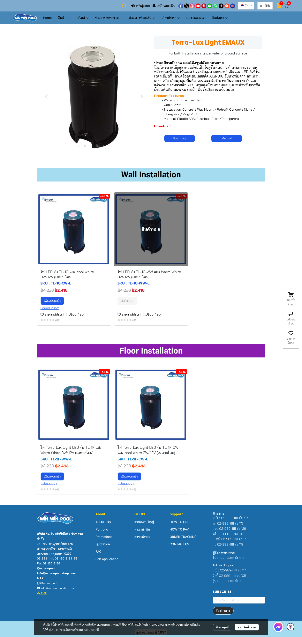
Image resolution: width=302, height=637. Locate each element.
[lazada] (232, 5)
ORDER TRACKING (183, 537)
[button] (124, 5)
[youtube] (198, 5)
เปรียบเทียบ (76, 314)
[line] (209, 5)
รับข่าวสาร (223, 611)
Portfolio (102, 529)
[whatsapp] (215, 5)
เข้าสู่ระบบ (143, 5)
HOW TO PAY (179, 529)
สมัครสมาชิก (166, 5)
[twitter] (186, 5)
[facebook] (180, 5)
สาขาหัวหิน (142, 529)
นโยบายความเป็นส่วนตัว (63, 629)
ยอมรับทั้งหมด (247, 627)
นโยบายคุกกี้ (91, 629)
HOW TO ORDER (182, 522)
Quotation (103, 544)
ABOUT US (103, 522)
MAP (43, 593)
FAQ (98, 552)
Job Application (107, 559)
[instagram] (192, 5)
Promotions (104, 537)
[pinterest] (203, 5)
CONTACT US (179, 544)
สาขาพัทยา (142, 537)
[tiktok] (221, 5)
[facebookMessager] (278, 627)
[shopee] (226, 5)
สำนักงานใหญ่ (144, 522)
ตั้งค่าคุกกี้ (222, 627)
